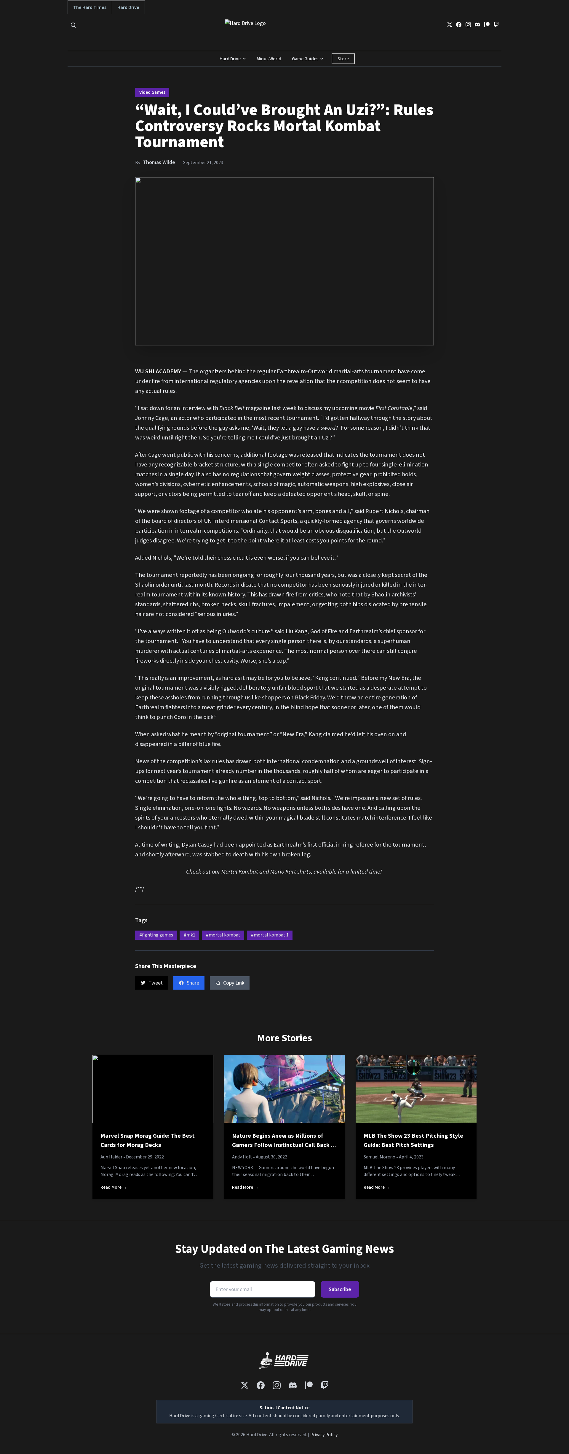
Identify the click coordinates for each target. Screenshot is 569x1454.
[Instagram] (468, 24)
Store (343, 58)
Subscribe (340, 1289)
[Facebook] (458, 24)
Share (193, 983)
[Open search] (74, 25)
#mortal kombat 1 (270, 935)
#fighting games (156, 935)
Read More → (113, 1187)
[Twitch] (496, 24)
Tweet (155, 983)
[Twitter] (449, 24)
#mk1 (189, 935)
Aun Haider (111, 1157)
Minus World (269, 58)
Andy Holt (242, 1157)
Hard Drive (128, 7)
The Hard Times (89, 7)
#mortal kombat (223, 935)
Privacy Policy (324, 1434)
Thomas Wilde (159, 162)
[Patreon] (487, 24)
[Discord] (477, 24)
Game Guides (305, 58)
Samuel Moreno (379, 1157)
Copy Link (233, 983)
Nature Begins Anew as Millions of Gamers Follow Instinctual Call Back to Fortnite (284, 1145)
